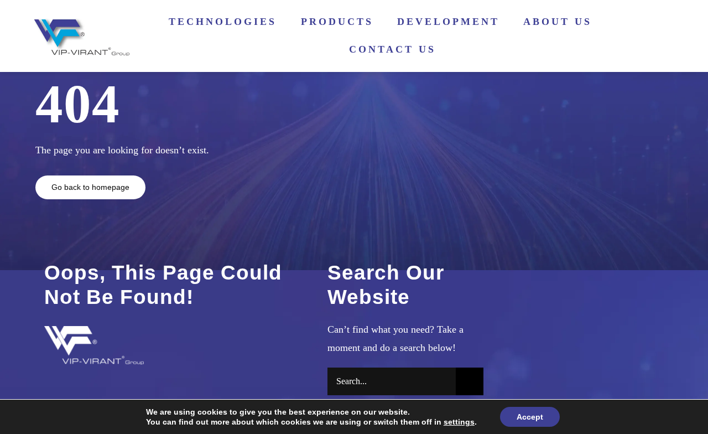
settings (459, 421)
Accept (530, 416)
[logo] (79, 21)
